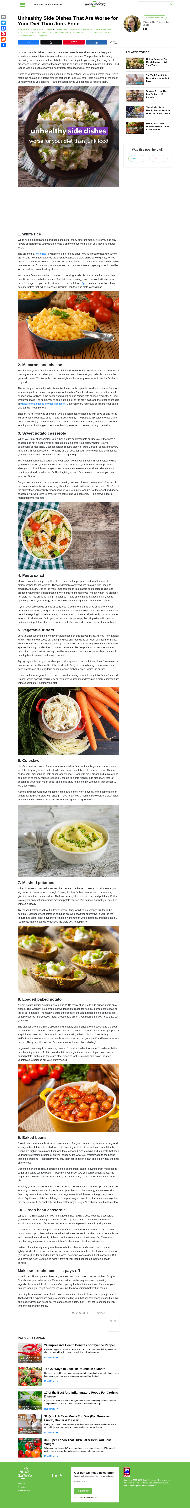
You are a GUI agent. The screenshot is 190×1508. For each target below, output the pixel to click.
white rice (41, 253)
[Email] (3, 17)
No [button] (117, 1324)
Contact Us (57, 4)
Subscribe (39, 4)
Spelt (84, 283)
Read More (50, 1357)
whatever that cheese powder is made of (42, 403)
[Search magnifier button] (171, 4)
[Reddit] (3, 39)
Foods (21, 14)
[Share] (3, 45)
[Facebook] (3, 28)
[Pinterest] (3, 34)
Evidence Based (153, 18)
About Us (21, 1484)
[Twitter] (3, 23)
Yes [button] (113, 1324)
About (48, 4)
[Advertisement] (68, 208)
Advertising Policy (24, 1490)
